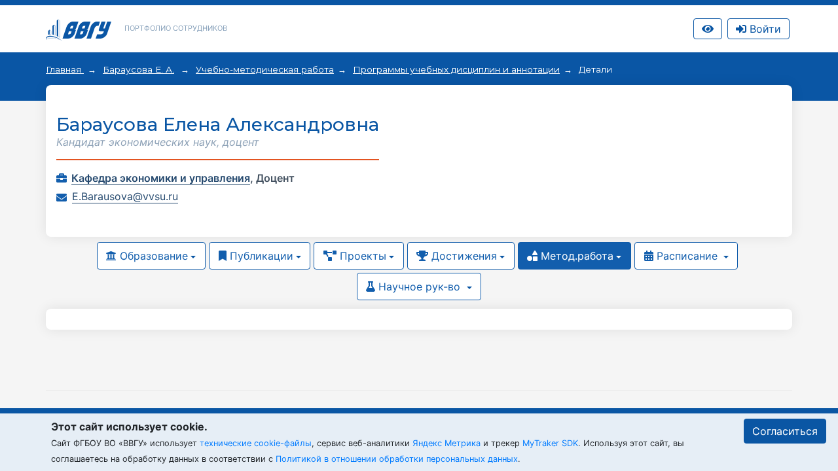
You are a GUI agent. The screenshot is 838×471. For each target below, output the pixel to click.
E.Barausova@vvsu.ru (125, 196)
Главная (65, 69)
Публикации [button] (260, 255)
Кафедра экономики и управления (160, 177)
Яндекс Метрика (446, 443)
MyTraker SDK (550, 443)
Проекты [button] (361, 255)
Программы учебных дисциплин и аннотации (456, 69)
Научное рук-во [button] (419, 286)
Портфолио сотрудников (175, 28)
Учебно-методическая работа (265, 69)
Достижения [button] (462, 255)
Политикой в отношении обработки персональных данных (397, 459)
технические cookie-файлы (256, 443)
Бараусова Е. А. (138, 69)
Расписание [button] (687, 255)
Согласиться (785, 431)
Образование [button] (152, 255)
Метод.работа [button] (575, 255)
